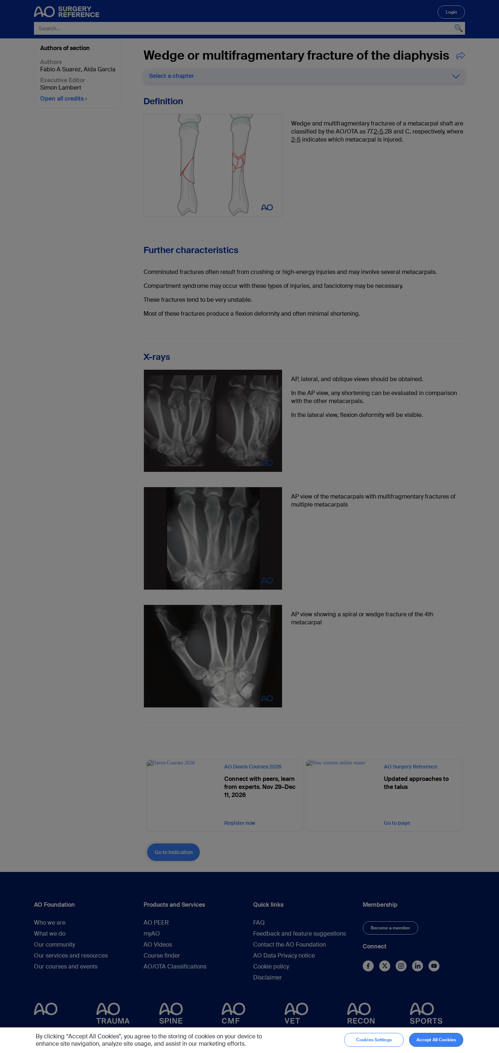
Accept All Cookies (436, 1040)
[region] (249, 1040)
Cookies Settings (374, 1040)
